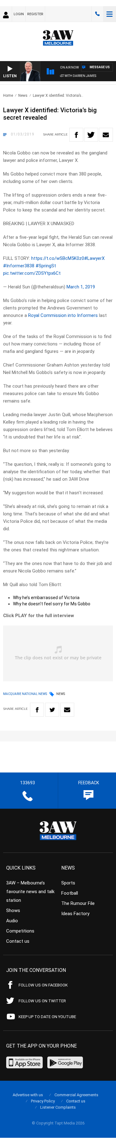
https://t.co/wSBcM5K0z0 (57, 258)
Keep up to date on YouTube (47, 1016)
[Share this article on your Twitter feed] (91, 135)
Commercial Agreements (76, 1095)
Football (69, 893)
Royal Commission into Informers (63, 315)
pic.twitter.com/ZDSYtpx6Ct (32, 273)
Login (19, 14)
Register (35, 14)
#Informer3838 (18, 266)
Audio (12, 921)
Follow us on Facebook (43, 985)
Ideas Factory (75, 913)
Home (8, 95)
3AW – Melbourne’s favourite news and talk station (30, 891)
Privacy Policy (43, 1101)
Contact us (17, 941)
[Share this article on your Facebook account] (76, 135)
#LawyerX (94, 258)
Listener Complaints (58, 1107)
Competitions (20, 931)
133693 (97, 14)
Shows (13, 910)
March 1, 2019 (81, 287)
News (23, 95)
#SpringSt (46, 266)
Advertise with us (28, 1095)
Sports (68, 883)
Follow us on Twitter (42, 1001)
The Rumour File (78, 903)
